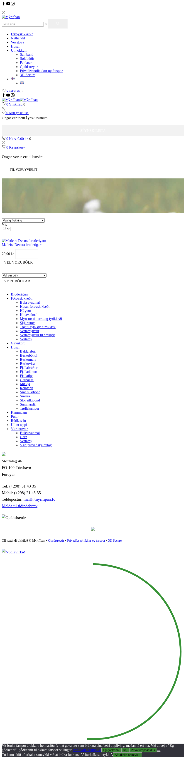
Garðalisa (27, 380)
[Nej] (159, 751)
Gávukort (17, 343)
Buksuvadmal (30, 302)
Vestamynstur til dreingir (37, 335)
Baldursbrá (28, 351)
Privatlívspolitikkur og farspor (41, 71)
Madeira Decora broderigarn (22, 245)
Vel (27, 254)
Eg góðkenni (111, 750)
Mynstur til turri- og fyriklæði (41, 319)
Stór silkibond (30, 400)
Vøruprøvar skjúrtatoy (36, 445)
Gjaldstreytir (29, 67)
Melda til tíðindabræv (19, 506)
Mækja (25, 384)
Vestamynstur (29, 331)
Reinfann (26, 388)
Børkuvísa (27, 363)
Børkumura (28, 359)
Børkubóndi (28, 355)
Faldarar (26, 63)
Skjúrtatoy (27, 323)
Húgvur (25, 310)
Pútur (15, 416)
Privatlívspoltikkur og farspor (86, 540)
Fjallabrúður (28, 368)
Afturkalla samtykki (87, 750)
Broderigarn (19, 294)
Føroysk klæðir (22, 34)
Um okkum (19, 50)
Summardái (28, 404)
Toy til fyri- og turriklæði (38, 327)
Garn (23, 437)
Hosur (15, 46)
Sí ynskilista (93, 130)
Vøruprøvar (19, 429)
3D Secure (27, 75)
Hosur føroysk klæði (34, 306)
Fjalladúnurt (28, 372)
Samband (26, 54)
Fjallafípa (26, 376)
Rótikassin (18, 421)
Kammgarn (19, 412)
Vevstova (17, 42)
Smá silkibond (30, 392)
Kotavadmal (28, 315)
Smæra (25, 396)
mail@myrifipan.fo (39, 499)
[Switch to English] (22, 83)
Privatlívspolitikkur (143, 750)
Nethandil (18, 38)
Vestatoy (26, 339)
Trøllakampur (29, 408)
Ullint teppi (19, 425)
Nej (125, 750)
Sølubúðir (27, 58)
